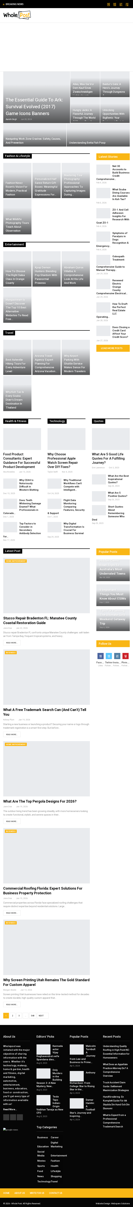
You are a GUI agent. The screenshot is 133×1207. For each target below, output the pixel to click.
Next (41, 1016)
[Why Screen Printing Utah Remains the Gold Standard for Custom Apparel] (46, 947)
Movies (41, 1160)
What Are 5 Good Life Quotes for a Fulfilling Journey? (108, 458)
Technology (43, 1181)
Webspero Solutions (120, 1203)
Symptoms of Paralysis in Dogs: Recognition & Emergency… (112, 240)
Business (11, 653)
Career (55, 1137)
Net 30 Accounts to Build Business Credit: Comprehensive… (112, 173)
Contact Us (55, 1193)
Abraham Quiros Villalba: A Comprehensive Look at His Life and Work (74, 275)
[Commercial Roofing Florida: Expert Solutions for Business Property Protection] (46, 855)
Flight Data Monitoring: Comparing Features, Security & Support (66, 507)
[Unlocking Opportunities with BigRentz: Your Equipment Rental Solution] (115, 110)
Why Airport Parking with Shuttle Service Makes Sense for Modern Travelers (75, 363)
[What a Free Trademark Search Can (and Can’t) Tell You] (46, 677)
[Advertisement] (66, 47)
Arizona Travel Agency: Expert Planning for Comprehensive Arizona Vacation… (46, 363)
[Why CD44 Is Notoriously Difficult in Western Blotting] (10, 484)
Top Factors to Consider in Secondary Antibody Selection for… (22, 530)
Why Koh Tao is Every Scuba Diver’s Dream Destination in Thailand (15, 399)
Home (6, 1193)
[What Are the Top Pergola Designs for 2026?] (46, 769)
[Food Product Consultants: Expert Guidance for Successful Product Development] (22, 439)
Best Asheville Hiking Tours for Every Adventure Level (16, 365)
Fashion (55, 1160)
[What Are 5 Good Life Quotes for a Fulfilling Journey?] (111, 439)
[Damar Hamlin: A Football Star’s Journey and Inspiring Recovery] (77, 1103)
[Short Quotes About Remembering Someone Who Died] (99, 510)
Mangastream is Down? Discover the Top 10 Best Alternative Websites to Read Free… (17, 309)
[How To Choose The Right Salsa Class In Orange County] (17, 269)
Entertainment (57, 1155)
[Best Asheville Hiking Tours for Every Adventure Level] (17, 357)
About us (19, 1193)
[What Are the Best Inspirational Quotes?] (99, 479)
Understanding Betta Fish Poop (87, 142)
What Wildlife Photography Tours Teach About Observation (17, 225)
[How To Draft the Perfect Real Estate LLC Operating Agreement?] (103, 307)
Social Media (40, 1153)
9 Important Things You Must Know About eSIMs (113, 594)
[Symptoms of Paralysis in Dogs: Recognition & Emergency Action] (103, 236)
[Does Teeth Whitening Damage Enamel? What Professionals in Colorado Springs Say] (10, 504)
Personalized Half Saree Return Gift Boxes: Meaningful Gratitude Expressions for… (46, 186)
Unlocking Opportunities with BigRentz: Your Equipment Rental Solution (114, 117)
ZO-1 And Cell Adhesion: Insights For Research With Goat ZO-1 (112, 216)
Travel (54, 1181)
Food (40, 1171)
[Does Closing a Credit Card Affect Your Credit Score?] (103, 331)
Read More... (12, 643)
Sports (41, 1166)
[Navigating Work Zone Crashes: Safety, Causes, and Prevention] (35, 135)
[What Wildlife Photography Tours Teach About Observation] (17, 217)
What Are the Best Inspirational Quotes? (118, 479)
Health (54, 1166)
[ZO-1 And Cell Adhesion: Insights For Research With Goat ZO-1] (103, 213)
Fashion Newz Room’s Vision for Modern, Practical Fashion (16, 188)
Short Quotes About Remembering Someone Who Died (108, 513)
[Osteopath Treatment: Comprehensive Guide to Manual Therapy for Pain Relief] (103, 260)
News (40, 1176)
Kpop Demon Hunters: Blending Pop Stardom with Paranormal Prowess (46, 275)
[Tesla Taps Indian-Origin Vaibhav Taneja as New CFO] (43, 1100)
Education (43, 1146)
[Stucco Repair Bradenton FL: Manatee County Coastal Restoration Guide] (46, 585)
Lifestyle (56, 1171)
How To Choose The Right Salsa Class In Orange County (15, 277)
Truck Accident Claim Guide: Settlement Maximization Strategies (116, 1086)
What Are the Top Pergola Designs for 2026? (40, 801)
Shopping (56, 1176)
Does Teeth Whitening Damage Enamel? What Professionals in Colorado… (22, 507)
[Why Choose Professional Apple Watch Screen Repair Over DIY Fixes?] (66, 439)
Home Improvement (16, 561)
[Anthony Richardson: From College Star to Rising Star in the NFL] (77, 1076)
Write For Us (37, 1193)
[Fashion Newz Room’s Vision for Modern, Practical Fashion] (17, 180)
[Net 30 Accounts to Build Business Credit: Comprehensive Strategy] (103, 170)
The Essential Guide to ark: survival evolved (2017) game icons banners (34, 106)
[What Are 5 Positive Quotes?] (99, 496)
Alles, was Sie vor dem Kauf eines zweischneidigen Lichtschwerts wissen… (83, 92)
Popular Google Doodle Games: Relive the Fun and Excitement (60, 4)
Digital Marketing (56, 1144)
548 (32, 1016)
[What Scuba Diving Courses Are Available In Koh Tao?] (103, 193)
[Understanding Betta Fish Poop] (98, 135)
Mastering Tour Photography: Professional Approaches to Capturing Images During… (74, 185)
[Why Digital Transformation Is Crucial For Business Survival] (54, 527)
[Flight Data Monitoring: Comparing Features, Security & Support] (54, 504)
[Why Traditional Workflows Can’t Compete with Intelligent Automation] (54, 484)
